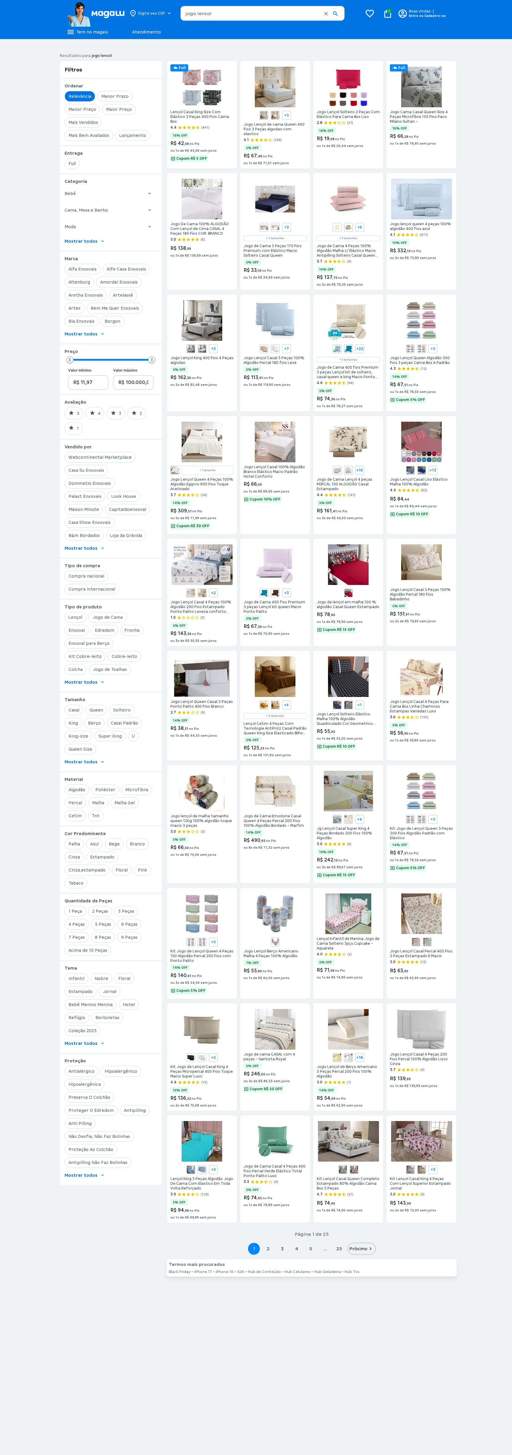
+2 (213, 593)
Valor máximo (125, 370)
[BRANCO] (421, 348)
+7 (286, 349)
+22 (359, 349)
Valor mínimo (80, 370)
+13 (432, 470)
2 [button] (268, 1248)
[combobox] (262, 13)
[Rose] (348, 593)
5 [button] (310, 1248)
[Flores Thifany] (342, 1169)
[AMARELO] (337, 1057)
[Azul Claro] (410, 470)
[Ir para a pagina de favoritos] (369, 13)
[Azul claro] (337, 348)
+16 (359, 470)
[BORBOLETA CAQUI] (190, 593)
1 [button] (254, 1248)
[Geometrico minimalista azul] (337, 705)
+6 (359, 227)
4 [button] (296, 1248)
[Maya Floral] (416, 942)
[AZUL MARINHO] (190, 1057)
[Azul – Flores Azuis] (410, 1169)
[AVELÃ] (190, 942)
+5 (286, 115)
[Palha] (174, 470)
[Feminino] (275, 942)
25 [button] (339, 1248)
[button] (326, 13)
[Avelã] (264, 348)
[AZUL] (202, 942)
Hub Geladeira (327, 1272)
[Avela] (348, 227)
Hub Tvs (352, 1272)
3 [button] (282, 1248)
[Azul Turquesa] (348, 348)
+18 (359, 1058)
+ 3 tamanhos (348, 238)
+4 (286, 705)
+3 (286, 227)
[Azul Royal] (421, 470)
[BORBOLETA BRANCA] (337, 470)
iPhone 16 (224, 1272)
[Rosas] (354, 1169)
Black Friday (180, 1272)
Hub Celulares (298, 1272)
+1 (359, 705)
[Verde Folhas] (427, 942)
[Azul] (264, 115)
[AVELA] (410, 819)
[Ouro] (264, 705)
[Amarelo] (337, 227)
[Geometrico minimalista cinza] (348, 705)
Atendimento (146, 32)
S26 (240, 1272)
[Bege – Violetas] (421, 1169)
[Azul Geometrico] (202, 1169)
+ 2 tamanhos (275, 238)
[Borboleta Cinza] (348, 470)
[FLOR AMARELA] (202, 593)
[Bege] (264, 227)
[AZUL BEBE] (410, 348)
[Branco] (275, 115)
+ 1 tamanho (207, 470)
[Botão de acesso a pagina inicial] (95, 13)
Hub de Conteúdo (264, 1272)
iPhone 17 (203, 1272)
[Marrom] (275, 593)
